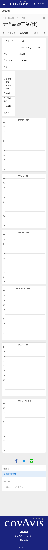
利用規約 (24, 532)
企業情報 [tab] (24, 33)
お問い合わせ (24, 540)
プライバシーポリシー (24, 536)
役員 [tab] (36, 33)
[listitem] (24, 474)
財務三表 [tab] (12, 33)
